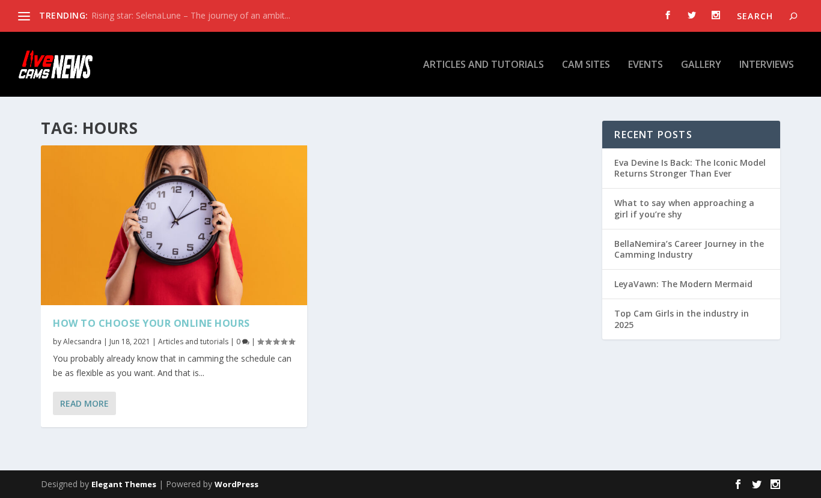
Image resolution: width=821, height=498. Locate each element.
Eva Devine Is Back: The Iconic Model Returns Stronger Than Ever (690, 168)
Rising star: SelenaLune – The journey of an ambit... (190, 15)
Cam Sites (586, 65)
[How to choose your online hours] (174, 225)
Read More (84, 403)
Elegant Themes (123, 484)
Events (645, 65)
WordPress (236, 484)
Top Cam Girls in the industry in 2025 (681, 319)
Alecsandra (82, 341)
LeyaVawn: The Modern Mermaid (683, 284)
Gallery (701, 65)
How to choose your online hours (151, 323)
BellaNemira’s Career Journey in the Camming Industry (689, 249)
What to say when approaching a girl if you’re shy (684, 208)
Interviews (766, 65)
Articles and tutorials (483, 65)
